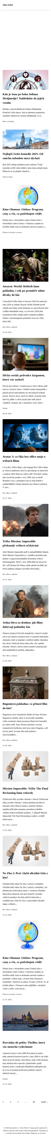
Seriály (5, 408)
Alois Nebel (8, 5)
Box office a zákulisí (10, 327)
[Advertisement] (25, 36)
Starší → (44, 1102)
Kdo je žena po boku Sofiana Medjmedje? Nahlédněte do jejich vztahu (23, 98)
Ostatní (5, 1079)
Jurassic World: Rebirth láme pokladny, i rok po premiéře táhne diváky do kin (24, 290)
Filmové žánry (8, 177)
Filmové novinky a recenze (12, 232)
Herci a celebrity (8, 121)
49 (34, 1102)
